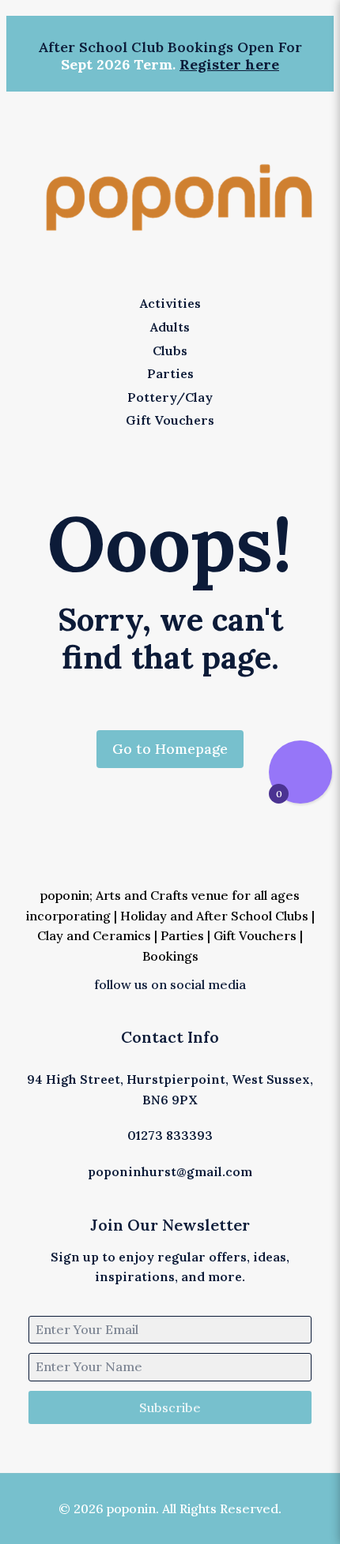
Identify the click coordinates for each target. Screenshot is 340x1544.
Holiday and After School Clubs (214, 916)
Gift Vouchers (255, 935)
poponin (64, 895)
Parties (182, 935)
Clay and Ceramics (94, 935)
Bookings (170, 956)
